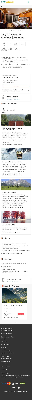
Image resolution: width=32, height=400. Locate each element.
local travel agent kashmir (7, 352)
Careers (4, 347)
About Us (4, 339)
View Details (20, 314)
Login (29, 2)
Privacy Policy (5, 364)
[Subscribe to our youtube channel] (19, 388)
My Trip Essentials (6, 344)
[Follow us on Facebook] (12, 388)
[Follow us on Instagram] (17, 388)
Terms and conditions (6, 358)
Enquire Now (16, 86)
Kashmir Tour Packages (7, 330)
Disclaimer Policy (6, 366)
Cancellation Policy (6, 361)
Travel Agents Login (6, 350)
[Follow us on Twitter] (14, 388)
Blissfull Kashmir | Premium (13, 305)
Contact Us (4, 341)
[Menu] (1, 6)
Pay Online (4, 369)
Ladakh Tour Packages (7, 333)
